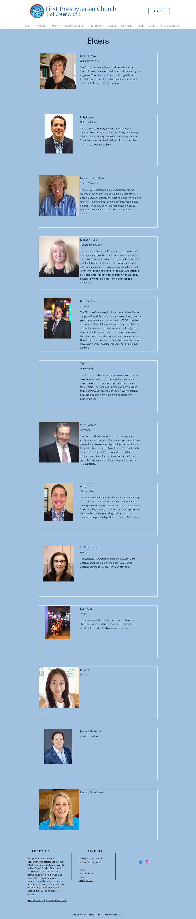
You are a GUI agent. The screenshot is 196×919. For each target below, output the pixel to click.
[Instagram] (147, 862)
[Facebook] (141, 862)
